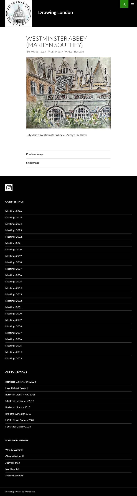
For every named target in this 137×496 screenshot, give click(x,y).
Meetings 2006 (13, 339)
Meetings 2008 (13, 326)
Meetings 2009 (13, 319)
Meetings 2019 (13, 255)
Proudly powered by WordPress (20, 491)
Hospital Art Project (16, 388)
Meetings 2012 (13, 300)
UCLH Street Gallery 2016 (19, 400)
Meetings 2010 (13, 313)
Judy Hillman (12, 462)
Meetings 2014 (13, 287)
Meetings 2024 (13, 223)
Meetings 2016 (13, 275)
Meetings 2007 (13, 332)
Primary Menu (132, 4)
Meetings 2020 (13, 249)
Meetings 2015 (13, 281)
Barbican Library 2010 (17, 407)
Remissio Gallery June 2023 (20, 381)
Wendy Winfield (14, 449)
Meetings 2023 (76, 51)
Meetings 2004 (13, 351)
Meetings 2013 (13, 294)
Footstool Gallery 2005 (18, 426)
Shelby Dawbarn (14, 475)
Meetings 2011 (13, 307)
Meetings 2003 (13, 358)
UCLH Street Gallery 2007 (19, 420)
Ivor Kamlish (12, 469)
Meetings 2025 (13, 217)
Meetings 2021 (13, 243)
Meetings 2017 (13, 268)
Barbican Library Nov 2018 (20, 394)
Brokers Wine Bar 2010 (18, 413)
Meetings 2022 (13, 236)
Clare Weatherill (14, 456)
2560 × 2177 (57, 51)
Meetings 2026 (13, 210)
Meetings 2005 (13, 345)
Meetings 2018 (13, 262)
